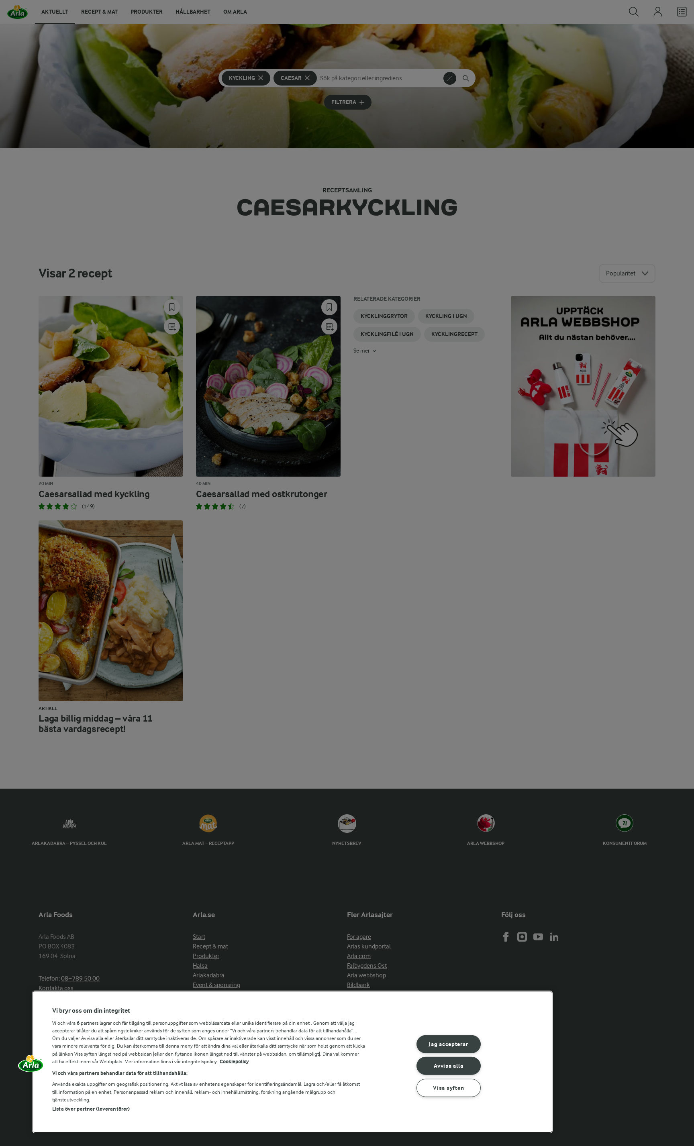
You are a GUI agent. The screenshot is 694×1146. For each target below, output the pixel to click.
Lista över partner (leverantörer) (91, 1109)
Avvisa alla (448, 1065)
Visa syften (448, 1088)
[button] (31, 1066)
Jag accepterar (448, 1043)
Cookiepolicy (234, 1061)
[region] (292, 1062)
